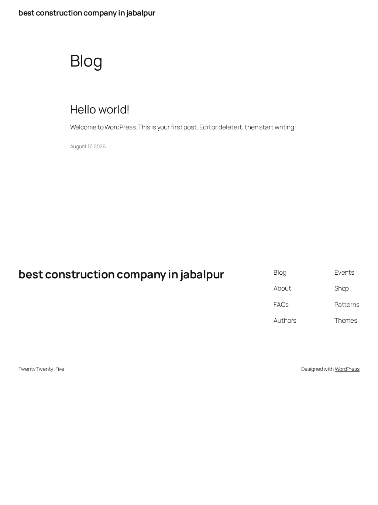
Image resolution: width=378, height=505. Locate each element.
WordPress (347, 368)
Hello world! (100, 109)
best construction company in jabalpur (86, 12)
